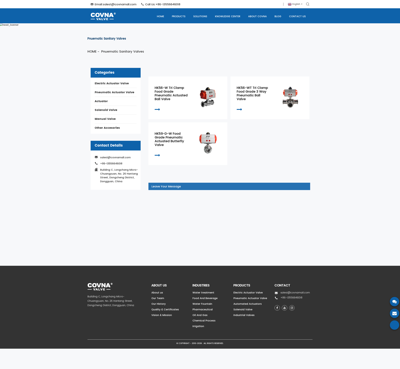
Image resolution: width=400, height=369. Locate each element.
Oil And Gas (200, 315)
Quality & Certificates (165, 309)
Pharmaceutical (202, 309)
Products (178, 16)
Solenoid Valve (106, 110)
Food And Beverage (205, 298)
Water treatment (203, 292)
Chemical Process (203, 320)
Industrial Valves (244, 315)
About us (157, 292)
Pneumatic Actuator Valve (114, 92)
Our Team (157, 298)
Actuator (101, 101)
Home (160, 16)
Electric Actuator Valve (112, 83)
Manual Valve (105, 119)
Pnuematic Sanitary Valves (122, 51)
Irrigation (198, 326)
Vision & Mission (161, 315)
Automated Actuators (247, 304)
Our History (158, 304)
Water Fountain (202, 304)
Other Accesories (107, 127)
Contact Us (297, 16)
